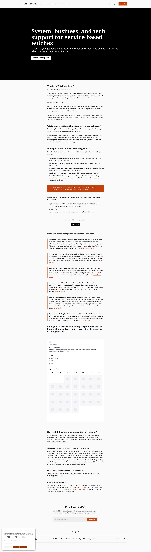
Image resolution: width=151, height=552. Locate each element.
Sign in (115, 4)
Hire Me (61, 4)
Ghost (125, 539)
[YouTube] (78, 532)
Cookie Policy (77, 539)
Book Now (75, 224)
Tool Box (54, 4)
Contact (68, 4)
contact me (55, 473)
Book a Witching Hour (41, 58)
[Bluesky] (72, 532)
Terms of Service (66, 539)
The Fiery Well (30, 3)
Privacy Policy (87, 539)
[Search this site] (110, 4)
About (47, 4)
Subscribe (123, 4)
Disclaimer (56, 539)
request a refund (78, 489)
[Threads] (75, 532)
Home (42, 4)
